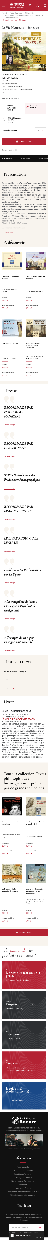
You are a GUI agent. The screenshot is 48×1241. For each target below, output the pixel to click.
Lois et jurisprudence (23, 1178)
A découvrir (25, 158)
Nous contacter (23, 1167)
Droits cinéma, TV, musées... (23, 1181)
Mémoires (23, 1185)
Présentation (7, 158)
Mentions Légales (23, 1188)
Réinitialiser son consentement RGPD (23, 1192)
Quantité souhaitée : (10, 130)
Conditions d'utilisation (23, 1174)
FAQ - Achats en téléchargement (23, 1195)
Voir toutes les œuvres (24, 932)
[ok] (40, 1227)
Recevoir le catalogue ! (23, 1171)
